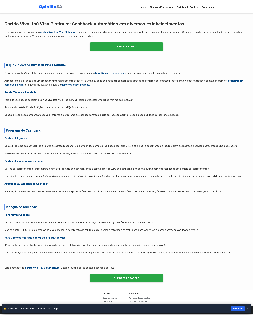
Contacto (107, 301)
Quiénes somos (110, 298)
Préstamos (207, 7)
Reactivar (238, 308)
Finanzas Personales (161, 7)
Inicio (143, 7)
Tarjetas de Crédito (187, 7)
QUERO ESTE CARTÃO (126, 46)
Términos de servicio (138, 301)
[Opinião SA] (50, 7)
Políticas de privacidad (139, 298)
